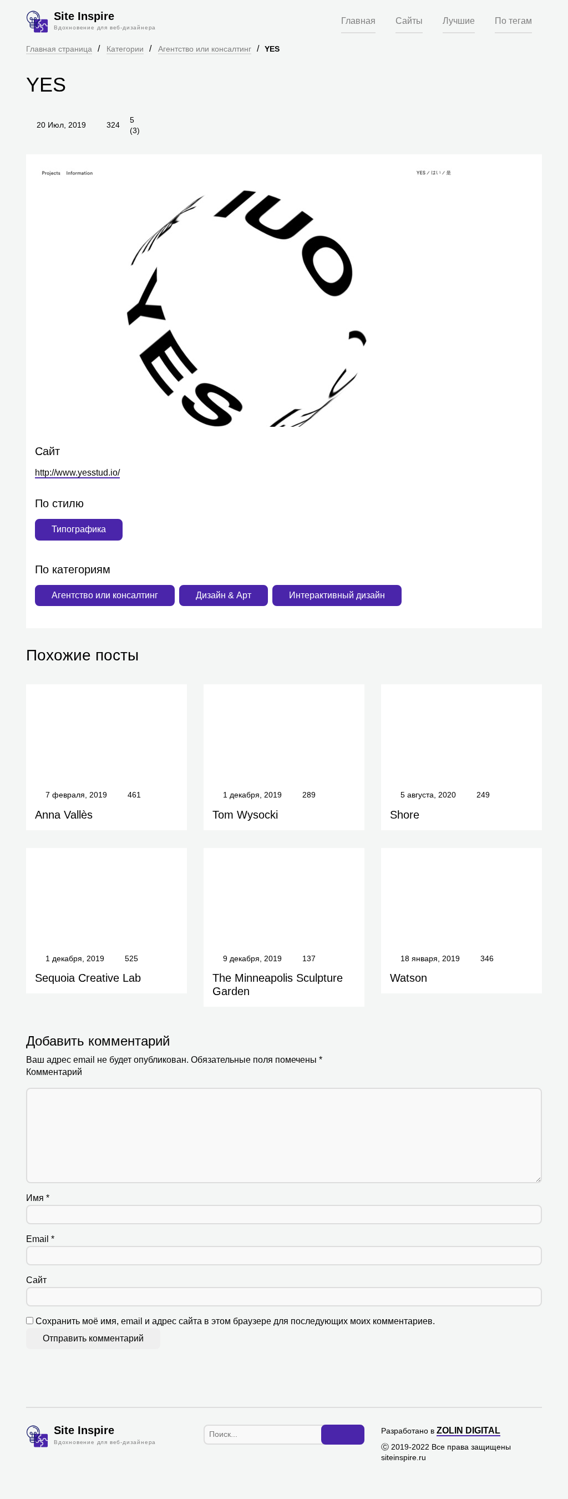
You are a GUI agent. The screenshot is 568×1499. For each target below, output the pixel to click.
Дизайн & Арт (223, 595)
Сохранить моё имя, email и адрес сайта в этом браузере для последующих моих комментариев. (235, 1321)
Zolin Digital (468, 1430)
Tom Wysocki (245, 815)
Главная (358, 21)
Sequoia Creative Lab (88, 978)
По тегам (513, 21)
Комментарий (54, 1072)
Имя (37, 1198)
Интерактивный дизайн (337, 595)
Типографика (79, 529)
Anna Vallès (64, 815)
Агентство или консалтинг (204, 48)
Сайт (36, 1280)
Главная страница (59, 48)
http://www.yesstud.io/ (77, 472)
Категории (125, 48)
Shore (404, 815)
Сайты (409, 21)
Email (40, 1239)
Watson (408, 978)
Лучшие (459, 21)
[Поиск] (342, 1435)
